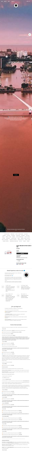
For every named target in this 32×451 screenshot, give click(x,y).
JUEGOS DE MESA (13, 238)
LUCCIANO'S (13, 235)
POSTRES (3, 238)
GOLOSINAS (23, 235)
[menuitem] (29, 243)
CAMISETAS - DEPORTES (13, 239)
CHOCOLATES (18, 235)
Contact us (13, 1)
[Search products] (29, 34)
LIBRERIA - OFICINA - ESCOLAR (25, 238)
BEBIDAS (13, 236)
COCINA (3, 236)
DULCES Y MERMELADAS (19, 236)
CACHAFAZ (8, 235)
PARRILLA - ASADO (8, 236)
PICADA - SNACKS (27, 236)
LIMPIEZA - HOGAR (27, 239)
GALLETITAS (27, 235)
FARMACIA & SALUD (21, 239)
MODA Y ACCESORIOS (5, 239)
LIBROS (19, 238)
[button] (18, 260)
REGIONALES (8, 238)
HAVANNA (4, 235)
